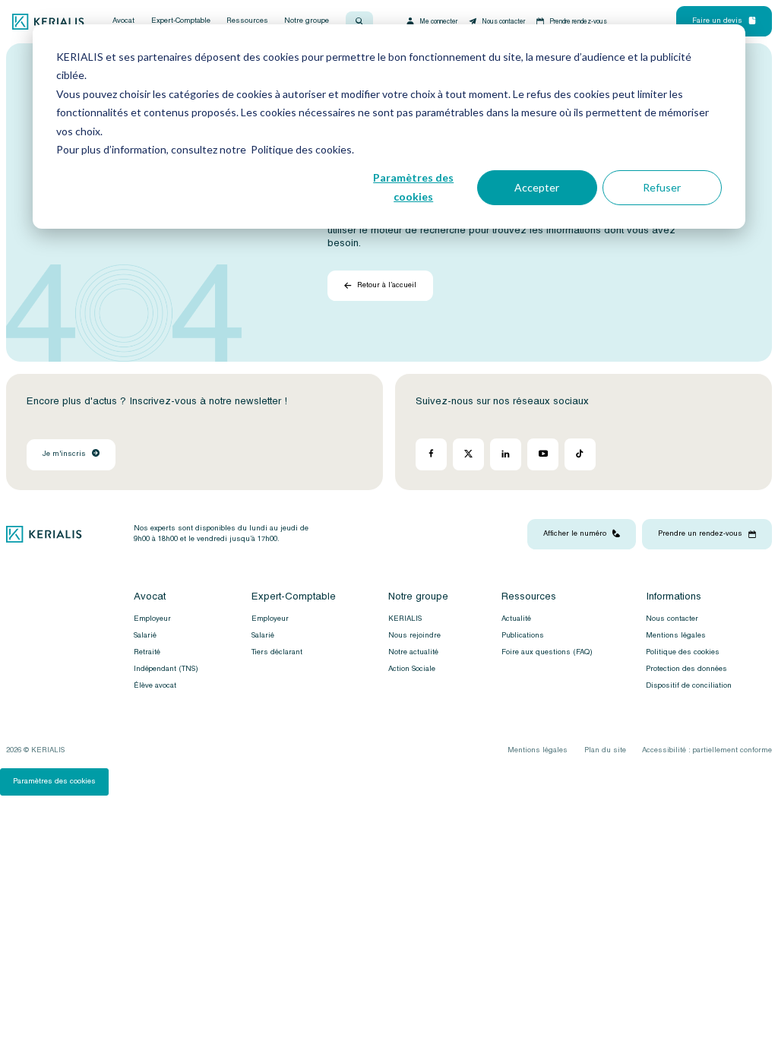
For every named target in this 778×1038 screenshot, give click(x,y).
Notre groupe (306, 21)
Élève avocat (155, 685)
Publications (522, 635)
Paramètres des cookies (413, 187)
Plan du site (605, 750)
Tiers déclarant (276, 652)
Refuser (662, 187)
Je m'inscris (64, 454)
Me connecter (438, 21)
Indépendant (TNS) (166, 669)
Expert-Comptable (180, 21)
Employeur (152, 618)
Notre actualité (413, 652)
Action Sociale (411, 669)
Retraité (147, 652)
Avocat (123, 21)
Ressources (247, 21)
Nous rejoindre (414, 635)
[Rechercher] (359, 21)
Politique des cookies (682, 652)
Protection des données (686, 669)
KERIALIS (405, 618)
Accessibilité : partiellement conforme (707, 750)
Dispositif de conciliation (689, 685)
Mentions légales (676, 635)
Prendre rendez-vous (578, 21)
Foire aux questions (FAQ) (547, 652)
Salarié (145, 635)
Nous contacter (503, 21)
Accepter (536, 187)
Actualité (516, 618)
